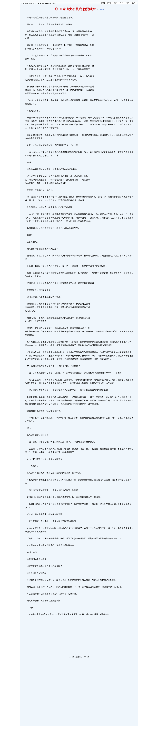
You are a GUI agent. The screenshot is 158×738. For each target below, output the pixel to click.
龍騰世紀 (26, 3)
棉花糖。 (102, 9)
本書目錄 (79, 657)
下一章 (86, 657)
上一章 (71, 657)
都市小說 (33, 3)
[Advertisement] (112, 53)
